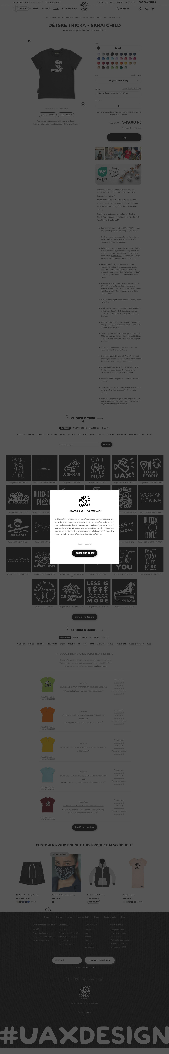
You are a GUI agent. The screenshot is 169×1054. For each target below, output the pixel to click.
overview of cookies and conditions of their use (85, 534)
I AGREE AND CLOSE (84, 553)
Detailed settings (85, 544)
